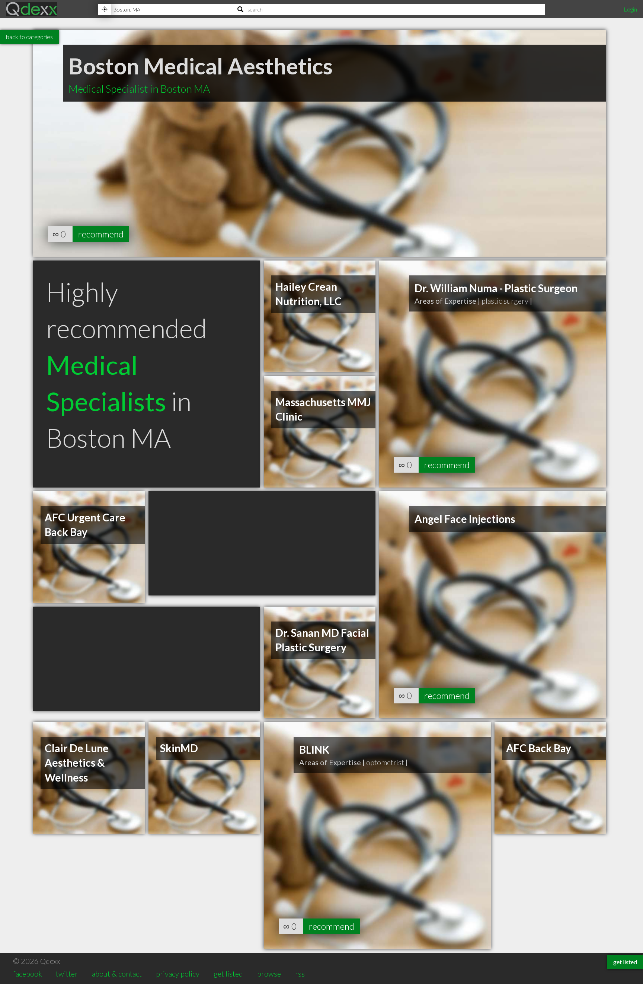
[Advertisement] (261, 543)
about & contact (117, 973)
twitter (67, 973)
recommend (101, 234)
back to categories (29, 36)
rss (300, 973)
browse (269, 973)
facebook (27, 973)
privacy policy (177, 973)
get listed (228, 973)
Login (630, 9)
